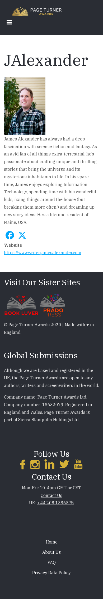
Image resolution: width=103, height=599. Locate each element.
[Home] (37, 11)
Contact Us (51, 495)
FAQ (52, 562)
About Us (51, 552)
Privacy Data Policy (51, 572)
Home (52, 542)
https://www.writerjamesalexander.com (42, 252)
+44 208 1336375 (55, 502)
